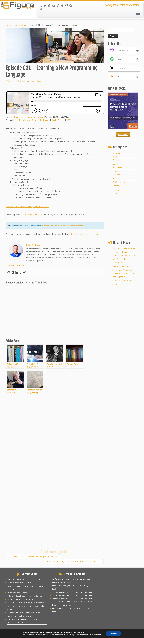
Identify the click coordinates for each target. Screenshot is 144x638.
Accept (113, 633)
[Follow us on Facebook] (50, 5)
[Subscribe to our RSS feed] (42, 5)
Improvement (118, 167)
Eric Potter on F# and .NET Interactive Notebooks (26, 603)
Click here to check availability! (84, 234)
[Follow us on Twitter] (46, 5)
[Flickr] (12, 272)
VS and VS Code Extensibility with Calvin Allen (123, 281)
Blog (15, 25)
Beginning (117, 160)
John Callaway (36, 81)
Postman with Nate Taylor (17, 623)
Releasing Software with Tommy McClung (23, 599)
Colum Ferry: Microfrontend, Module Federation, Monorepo (122, 266)
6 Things (116, 153)
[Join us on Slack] (42, 9)
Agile (115, 156)
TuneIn (61, 120)
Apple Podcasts (23, 120)
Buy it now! (123, 134)
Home (8, 25)
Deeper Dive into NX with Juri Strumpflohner (24, 579)
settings (97, 635)
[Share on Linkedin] (31, 289)
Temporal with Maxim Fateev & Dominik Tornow (25, 613)
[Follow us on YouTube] (54, 5)
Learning (116, 171)
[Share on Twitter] (16, 289)
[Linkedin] (16, 272)
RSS (68, 120)
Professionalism (119, 182)
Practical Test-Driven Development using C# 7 (27, 206)
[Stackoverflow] (20, 272)
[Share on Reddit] (24, 289)
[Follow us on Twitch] (67, 5)
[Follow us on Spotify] (71, 5)
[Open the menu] (138, 15)
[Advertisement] (55, 315)
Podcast (23, 25)
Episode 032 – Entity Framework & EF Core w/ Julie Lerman (73, 561)
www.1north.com (16, 265)
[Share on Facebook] (9, 289)
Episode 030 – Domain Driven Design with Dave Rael (34, 556)
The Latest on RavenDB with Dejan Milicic (23, 619)
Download (38, 117)
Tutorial (116, 193)
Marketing (117, 175)
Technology (117, 185)
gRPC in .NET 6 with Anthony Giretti (21, 616)
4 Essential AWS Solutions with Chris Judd (23, 583)
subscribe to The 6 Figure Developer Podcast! (62, 225)
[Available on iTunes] (63, 5)
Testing (116, 189)
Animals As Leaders (33, 214)
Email (53, 120)
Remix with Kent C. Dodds (125, 273)
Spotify (35, 120)
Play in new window (23, 117)
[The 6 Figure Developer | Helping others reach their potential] (17, 5)
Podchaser (45, 120)
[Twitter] (24, 272)
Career (115, 164)
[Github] (8, 272)
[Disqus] (55, 432)
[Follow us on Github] (59, 5)
